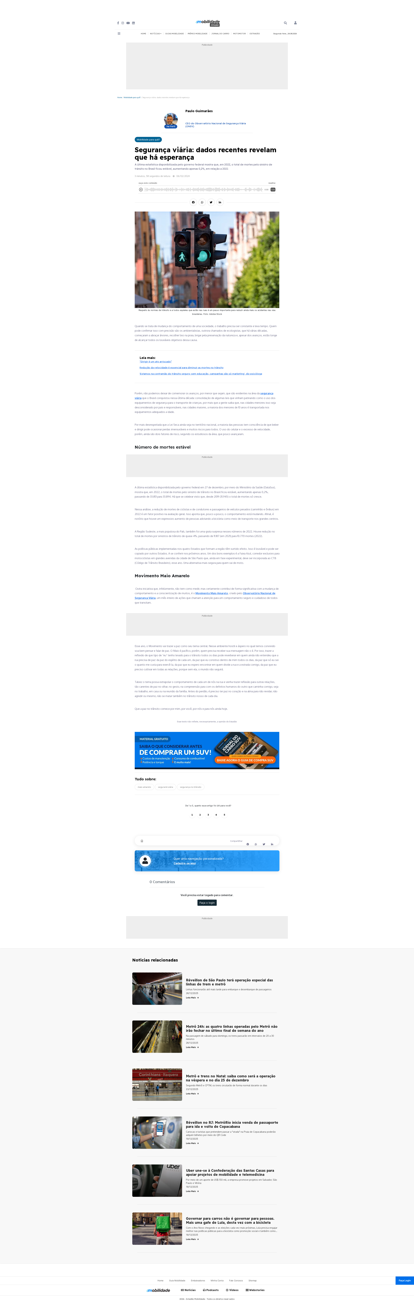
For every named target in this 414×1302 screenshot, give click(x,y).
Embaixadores (198, 1280)
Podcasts (212, 1290)
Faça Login (405, 1280)
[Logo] (208, 22)
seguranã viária (165, 787)
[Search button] (285, 23)
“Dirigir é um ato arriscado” (156, 361)
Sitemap (253, 1280)
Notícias (190, 1290)
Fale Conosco (236, 1280)
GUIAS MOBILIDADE (174, 33)
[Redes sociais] (118, 23)
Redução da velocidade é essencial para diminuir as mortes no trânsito (181, 367)
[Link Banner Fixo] (207, 750)
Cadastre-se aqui (185, 863)
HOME (143, 33)
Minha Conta (217, 1280)
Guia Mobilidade (177, 1280)
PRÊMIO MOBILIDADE (197, 33)
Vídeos (234, 1290)
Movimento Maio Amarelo (212, 593)
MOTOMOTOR (239, 33)
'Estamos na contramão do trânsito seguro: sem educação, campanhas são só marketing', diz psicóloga (201, 373)
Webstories (256, 1290)
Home (119, 97)
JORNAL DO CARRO (220, 33)
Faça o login (207, 902)
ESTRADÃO (255, 33)
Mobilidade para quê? (132, 97)
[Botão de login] (295, 23)
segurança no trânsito (190, 787)
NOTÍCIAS (155, 33)
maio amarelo (144, 787)
